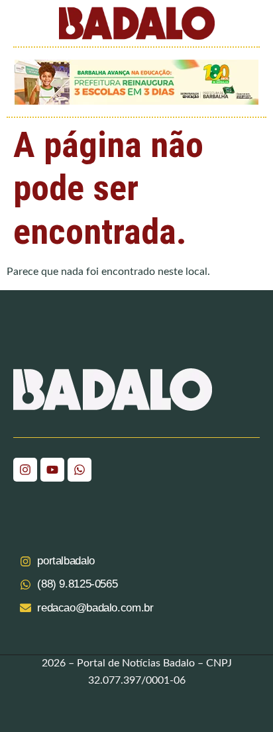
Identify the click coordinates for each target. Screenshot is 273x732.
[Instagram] (25, 470)
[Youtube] (52, 470)
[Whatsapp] (79, 470)
